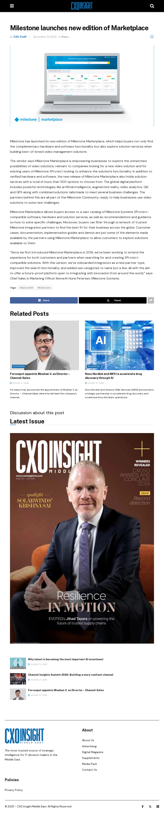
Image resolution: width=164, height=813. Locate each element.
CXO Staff (20, 36)
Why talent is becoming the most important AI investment (65, 659)
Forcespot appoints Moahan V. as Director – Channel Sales (66, 690)
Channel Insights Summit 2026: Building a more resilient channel (70, 674)
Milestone (44, 287)
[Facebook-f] (142, 806)
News (65, 36)
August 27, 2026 (20, 383)
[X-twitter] (150, 806)
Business (19, 366)
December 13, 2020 (45, 36)
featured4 (26, 287)
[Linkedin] (157, 806)
